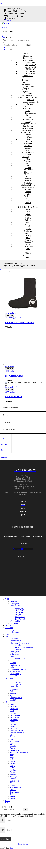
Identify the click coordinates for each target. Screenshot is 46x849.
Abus (28, 159)
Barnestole (28, 93)
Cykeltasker (28, 108)
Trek (28, 249)
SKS (28, 238)
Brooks (28, 181)
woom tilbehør (28, 130)
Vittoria (28, 253)
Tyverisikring (28, 126)
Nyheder (25, 257)
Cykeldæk (28, 141)
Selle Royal (27, 235)
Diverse (30, 104)
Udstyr (25, 91)
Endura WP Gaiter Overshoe (19, 322)
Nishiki (28, 216)
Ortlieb (28, 218)
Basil (28, 165)
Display (30, 137)
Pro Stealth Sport (13, 396)
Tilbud (25, 255)
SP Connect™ (27, 242)
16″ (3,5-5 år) (30, 67)
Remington (28, 231)
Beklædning (25, 84)
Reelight (28, 229)
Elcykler (25, 80)
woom (28, 251)
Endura (18, 318)
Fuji (27, 198)
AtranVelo (28, 163)
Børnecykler (28, 60)
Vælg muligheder (11, 313)
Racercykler (28, 78)
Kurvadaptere (30, 113)
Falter (28, 194)
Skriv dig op (5, 839)
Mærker (25, 157)
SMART (28, 240)
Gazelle (28, 200)
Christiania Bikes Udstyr (27, 97)
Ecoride (28, 192)
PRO (28, 222)
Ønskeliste (4, 457)
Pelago (28, 220)
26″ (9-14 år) (30, 73)
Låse (28, 115)
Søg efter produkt (10, 40)
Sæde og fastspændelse (30, 102)
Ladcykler (25, 82)
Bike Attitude (28, 170)
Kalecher (30, 100)
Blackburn (28, 174)
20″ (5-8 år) (30, 69)
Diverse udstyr (28, 128)
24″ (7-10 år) (30, 71)
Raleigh (28, 225)
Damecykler (28, 58)
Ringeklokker (28, 119)
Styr (28, 150)
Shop (11, 266)
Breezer (28, 179)
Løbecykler (30, 62)
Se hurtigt (9, 315)
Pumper (28, 117)
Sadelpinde (28, 146)
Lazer (28, 211)
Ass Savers (28, 161)
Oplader (30, 139)
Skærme (28, 148)
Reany (27, 227)
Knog (28, 209)
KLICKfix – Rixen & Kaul (28, 207)
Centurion (28, 183)
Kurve (28, 111)
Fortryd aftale (23, 844)
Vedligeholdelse (28, 152)
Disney (28, 189)
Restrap (28, 233)
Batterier (28, 135)
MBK (28, 214)
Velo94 (3, 3)
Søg (28, 45)
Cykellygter (28, 106)
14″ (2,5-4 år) (30, 65)
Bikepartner (28, 172)
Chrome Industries (28, 187)
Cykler (25, 54)
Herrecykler (28, 56)
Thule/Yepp (28, 246)
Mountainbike (28, 76)
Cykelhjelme (25, 89)
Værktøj (28, 154)
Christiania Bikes (28, 185)
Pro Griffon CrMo (14, 375)
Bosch (28, 176)
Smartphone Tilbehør (28, 124)
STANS (28, 244)
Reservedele (25, 133)
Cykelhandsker (28, 87)
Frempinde (28, 143)
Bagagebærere (27, 95)
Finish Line (28, 196)
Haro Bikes (28, 205)
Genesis (28, 203)
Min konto (4, 444)
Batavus (28, 168)
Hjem (6, 266)
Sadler (28, 122)
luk (11, 848)
